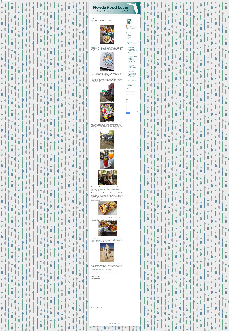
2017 (128, 35)
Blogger (119, 323)
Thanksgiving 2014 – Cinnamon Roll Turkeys (132, 48)
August (129, 85)
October (129, 82)
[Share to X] (108, 269)
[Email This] (106, 269)
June (129, 88)
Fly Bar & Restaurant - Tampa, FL (131, 72)
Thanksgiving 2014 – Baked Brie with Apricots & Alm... (132, 45)
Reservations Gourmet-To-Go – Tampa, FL (133, 63)
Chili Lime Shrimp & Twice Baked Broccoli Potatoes (132, 61)
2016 (128, 37)
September (130, 84)
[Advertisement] (131, 133)
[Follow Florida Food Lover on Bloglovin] (130, 95)
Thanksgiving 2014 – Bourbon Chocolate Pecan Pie (133, 50)
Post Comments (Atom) (99, 307)
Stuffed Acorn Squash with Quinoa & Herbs (132, 76)
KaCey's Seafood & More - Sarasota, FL (132, 78)
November (130, 42)
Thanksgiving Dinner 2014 (132, 43)
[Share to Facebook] (110, 269)
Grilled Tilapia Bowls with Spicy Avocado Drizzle (132, 74)
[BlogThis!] (107, 269)
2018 (128, 34)
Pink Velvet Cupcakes (131, 52)
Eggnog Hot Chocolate (132, 67)
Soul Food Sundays (104, 48)
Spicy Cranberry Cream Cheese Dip (132, 54)
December (130, 41)
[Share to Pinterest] (111, 269)
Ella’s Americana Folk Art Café (102, 46)
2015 (128, 38)
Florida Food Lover (131, 25)
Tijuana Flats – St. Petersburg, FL (131, 59)
